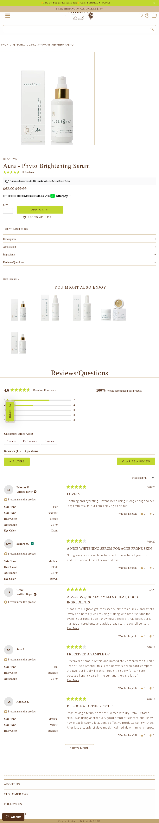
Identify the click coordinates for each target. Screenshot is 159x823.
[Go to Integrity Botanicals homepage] (79, 15)
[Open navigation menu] (8, 15)
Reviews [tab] (12, 451)
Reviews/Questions (13, 262)
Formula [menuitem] (49, 441)
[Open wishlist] (141, 15)
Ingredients (79, 254)
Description (79, 239)
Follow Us (13, 804)
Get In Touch (15, 814)
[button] (18, 172)
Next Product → (11, 279)
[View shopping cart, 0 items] (154, 15)
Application (79, 246)
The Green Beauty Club (59, 181)
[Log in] (146, 15)
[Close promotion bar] (154, 2)
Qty (5, 204)
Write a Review (140, 462)
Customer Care (17, 794)
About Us (12, 784)
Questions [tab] (31, 451)
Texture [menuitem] (11, 441)
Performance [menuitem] (30, 441)
